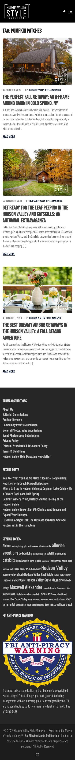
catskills (9, 560)
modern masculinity (32, 593)
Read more (9, 136)
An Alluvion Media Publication (42, 735)
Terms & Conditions (14, 451)
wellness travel (64, 604)
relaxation (36, 599)
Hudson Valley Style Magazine (45, 89)
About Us (8, 409)
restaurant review (47, 599)
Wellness (50, 604)
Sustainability (21, 604)
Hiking (16, 568)
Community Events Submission (20, 425)
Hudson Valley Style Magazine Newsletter (27, 456)
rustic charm (59, 599)
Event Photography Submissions (21, 435)
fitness (58, 560)
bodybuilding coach (39, 553)
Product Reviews (12, 419)
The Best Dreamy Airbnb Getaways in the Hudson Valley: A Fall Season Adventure (35, 331)
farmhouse (45, 560)
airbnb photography (19, 546)
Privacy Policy (10, 440)
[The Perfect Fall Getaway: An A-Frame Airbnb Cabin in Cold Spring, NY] (37, 61)
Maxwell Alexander (26, 586)
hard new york (8, 568)
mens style (66, 588)
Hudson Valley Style (14, 580)
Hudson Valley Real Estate (38, 574)
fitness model (67, 560)
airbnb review (33, 546)
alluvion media (45, 546)
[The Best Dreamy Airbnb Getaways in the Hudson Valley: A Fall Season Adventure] (37, 290)
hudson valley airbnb (13, 574)
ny (49, 594)
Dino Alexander (22, 560)
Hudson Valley (54, 567)
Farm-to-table (35, 560)
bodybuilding (25, 553)
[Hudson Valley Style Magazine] (17, 10)
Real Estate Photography (21, 599)
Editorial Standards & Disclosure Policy (25, 445)
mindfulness (20, 593)
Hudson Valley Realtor (62, 574)
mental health (9, 594)
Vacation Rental (38, 604)
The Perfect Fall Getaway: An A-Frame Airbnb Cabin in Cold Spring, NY (36, 100)
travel (29, 604)
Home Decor (36, 568)
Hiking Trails (25, 568)
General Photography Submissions (22, 430)
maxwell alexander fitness (52, 588)
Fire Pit (53, 560)
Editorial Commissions (15, 414)
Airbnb (7, 545)
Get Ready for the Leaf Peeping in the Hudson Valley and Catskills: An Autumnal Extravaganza (35, 214)
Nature (44, 594)
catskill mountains (56, 553)
